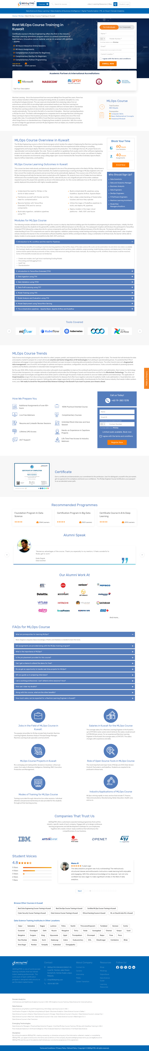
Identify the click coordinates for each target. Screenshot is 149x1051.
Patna (63, 926)
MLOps (21, 16)
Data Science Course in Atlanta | (23, 1014)
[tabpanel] (96, 876)
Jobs (89, 4)
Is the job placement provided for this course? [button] (33, 657)
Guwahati (21, 931)
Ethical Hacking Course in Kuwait (94, 913)
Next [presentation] (80, 891)
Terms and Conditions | (48, 1048)
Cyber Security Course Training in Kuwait (32, 913)
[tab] (74, 242)
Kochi (44, 940)
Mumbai (34, 945)
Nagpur (42, 926)
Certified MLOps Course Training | (65, 1026)
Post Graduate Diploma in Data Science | (58, 1029)
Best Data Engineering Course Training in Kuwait (34, 908)
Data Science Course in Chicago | (45, 1014)
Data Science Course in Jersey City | (91, 1014)
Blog (110, 4)
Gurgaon (33, 935)
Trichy (76, 931)
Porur (120, 935)
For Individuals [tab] (109, 27)
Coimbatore (115, 940)
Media (78, 978)
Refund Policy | (72, 1048)
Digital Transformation (90, 11)
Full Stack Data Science (79, 1029)
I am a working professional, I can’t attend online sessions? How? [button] (41, 681)
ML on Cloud (105, 11)
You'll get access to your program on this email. (111, 50)
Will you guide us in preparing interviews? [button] (32, 675)
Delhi (44, 931)
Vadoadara (31, 926)
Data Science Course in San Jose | (46, 1016)
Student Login (124, 4)
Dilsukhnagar (101, 940)
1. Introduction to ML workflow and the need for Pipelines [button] (38, 242)
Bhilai (126, 940)
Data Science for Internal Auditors (81, 1002)
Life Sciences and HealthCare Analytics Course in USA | (30, 1002)
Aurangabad (96, 931)
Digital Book (104, 974)
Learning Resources (100, 4)
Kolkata (34, 940)
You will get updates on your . (109, 42)
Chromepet (91, 935)
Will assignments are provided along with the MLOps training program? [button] (43, 646)
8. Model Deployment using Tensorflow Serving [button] (34, 304)
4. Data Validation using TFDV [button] (27, 282)
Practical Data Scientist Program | (42, 1026)
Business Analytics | (57, 1011)
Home (14, 16)
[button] (9, 331)
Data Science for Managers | (21, 1026)
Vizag (43, 935)
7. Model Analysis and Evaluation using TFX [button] (32, 298)
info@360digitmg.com (55, 980)
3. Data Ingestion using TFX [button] (26, 277)
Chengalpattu (70, 945)
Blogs (102, 967)
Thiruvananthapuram (87, 926)
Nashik (73, 926)
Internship (80, 974)
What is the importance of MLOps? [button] (29, 652)
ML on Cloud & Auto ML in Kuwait (121, 913)
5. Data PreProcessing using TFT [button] (28, 287)
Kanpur (119, 931)
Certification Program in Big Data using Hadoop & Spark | (31, 1011)
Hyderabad (57, 945)
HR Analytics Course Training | (59, 1002)
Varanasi (115, 926)
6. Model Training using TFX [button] (26, 293)
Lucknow (53, 926)
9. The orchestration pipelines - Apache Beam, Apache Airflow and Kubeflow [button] (45, 309)
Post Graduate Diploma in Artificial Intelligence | (28, 1029)
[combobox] (102, 39)
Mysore (54, 931)
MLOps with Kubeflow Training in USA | (90, 1026)
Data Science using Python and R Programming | (28, 1009)
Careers (79, 971)
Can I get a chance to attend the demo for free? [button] (34, 663)
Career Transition (82, 981)
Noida (85, 931)
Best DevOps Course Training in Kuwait (69, 908)
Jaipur (20, 926)
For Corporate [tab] (125, 27)
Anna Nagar (22, 945)
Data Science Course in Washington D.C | (72, 1016)
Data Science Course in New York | (23, 1016)
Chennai (109, 931)
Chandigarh (34, 931)
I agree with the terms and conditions (116, 58)
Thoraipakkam (77, 935)
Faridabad (103, 926)
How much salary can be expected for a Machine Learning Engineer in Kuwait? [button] (45, 698)
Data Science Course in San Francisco (25, 1019)
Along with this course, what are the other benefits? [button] (36, 692)
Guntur (125, 926)
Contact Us (80, 967)
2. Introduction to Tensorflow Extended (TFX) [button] (33, 271)
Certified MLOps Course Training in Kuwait (101, 908)
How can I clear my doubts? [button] (26, 687)
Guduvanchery (78, 940)
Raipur (102, 935)
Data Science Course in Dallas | (74, 1011)
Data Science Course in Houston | (67, 1014)
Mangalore (65, 931)
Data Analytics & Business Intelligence (65, 11)
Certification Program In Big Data (73, 513)
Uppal (65, 935)
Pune (111, 935)
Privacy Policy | (61, 1048)
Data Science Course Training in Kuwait (64, 913)
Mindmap (103, 971)
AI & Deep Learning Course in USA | (56, 1009)
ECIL (89, 940)
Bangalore (21, 935)
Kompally (45, 945)
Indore (65, 940)
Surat (128, 931)
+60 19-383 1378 (120, 400)
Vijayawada (54, 935)
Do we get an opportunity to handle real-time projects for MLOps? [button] (41, 669)
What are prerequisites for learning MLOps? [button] (32, 634)
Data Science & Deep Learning (37, 11)
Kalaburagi (54, 940)
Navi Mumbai (22, 940)
